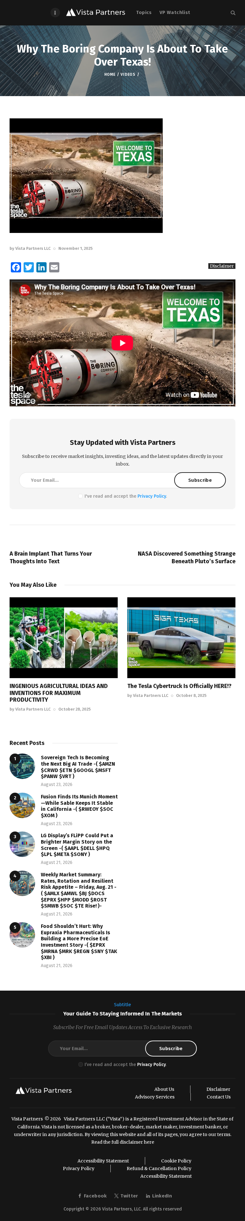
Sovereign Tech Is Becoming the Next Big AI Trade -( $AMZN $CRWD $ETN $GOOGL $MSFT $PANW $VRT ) (78, 766)
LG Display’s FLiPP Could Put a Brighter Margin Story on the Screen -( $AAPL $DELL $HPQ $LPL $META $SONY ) (77, 844)
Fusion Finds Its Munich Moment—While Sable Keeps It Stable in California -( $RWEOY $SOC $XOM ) (79, 806)
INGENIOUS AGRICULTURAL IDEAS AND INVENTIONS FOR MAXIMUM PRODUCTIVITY (59, 693)
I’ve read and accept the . (126, 1064)
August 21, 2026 (56, 862)
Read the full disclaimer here (122, 1142)
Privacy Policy (151, 496)
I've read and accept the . (126, 496)
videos (128, 74)
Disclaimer (222, 266)
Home (109, 74)
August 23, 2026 (56, 784)
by (30, 248)
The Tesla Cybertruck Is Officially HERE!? (179, 686)
